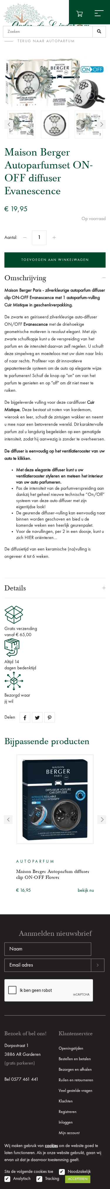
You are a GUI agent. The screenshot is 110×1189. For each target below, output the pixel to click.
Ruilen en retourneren (76, 1080)
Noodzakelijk (79, 1172)
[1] (99, 32)
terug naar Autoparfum (46, 41)
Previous (8, 124)
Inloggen (66, 1122)
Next (101, 124)
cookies (51, 1146)
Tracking (52, 1179)
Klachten (66, 1101)
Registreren (68, 1112)
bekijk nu (86, 890)
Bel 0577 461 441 (21, 1079)
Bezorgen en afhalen (75, 1070)
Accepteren (77, 1179)
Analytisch (22, 1179)
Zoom (92, 97)
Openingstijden (71, 1048)
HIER (29, 538)
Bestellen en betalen (75, 1059)
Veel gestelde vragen (75, 1091)
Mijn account (69, 1133)
